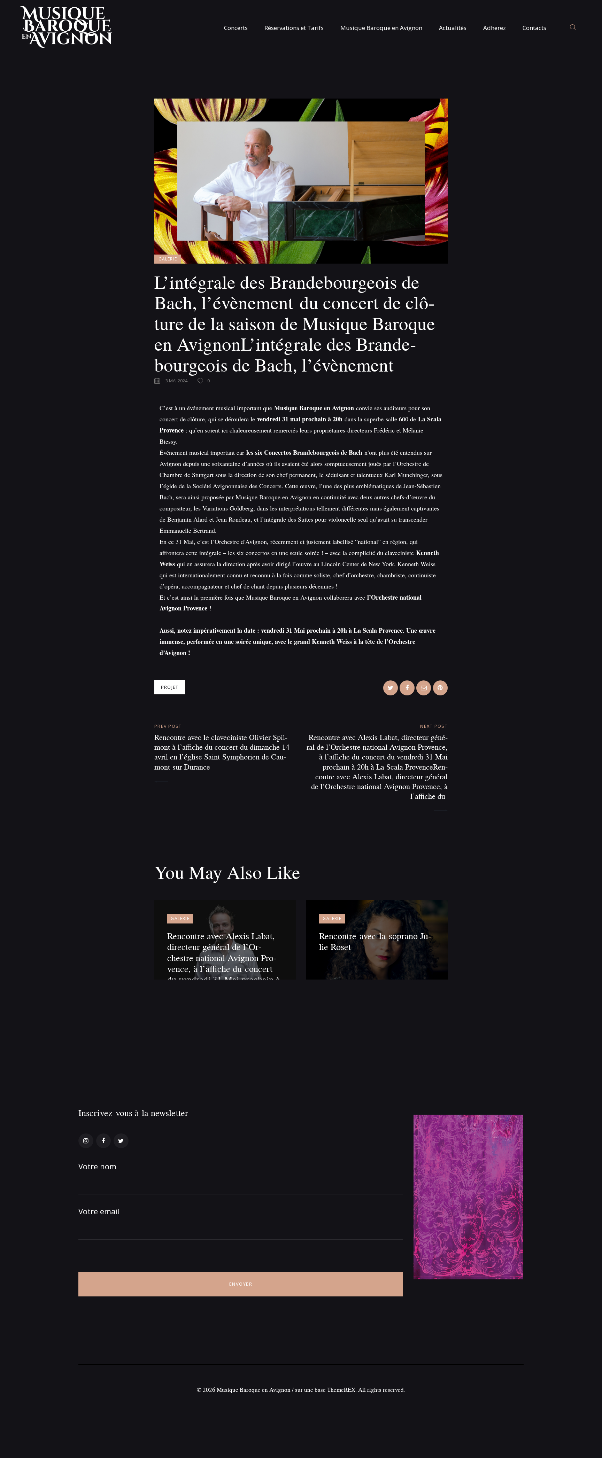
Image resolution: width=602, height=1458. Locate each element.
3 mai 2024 (176, 380)
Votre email (99, 1211)
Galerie (168, 259)
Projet (169, 687)
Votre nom (97, 1166)
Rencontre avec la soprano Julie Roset (375, 941)
